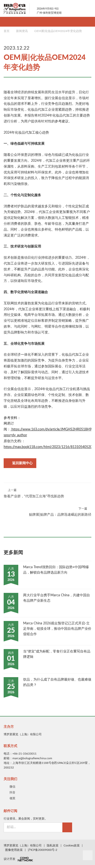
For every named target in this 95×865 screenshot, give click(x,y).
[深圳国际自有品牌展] (17, 8)
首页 (7, 31)
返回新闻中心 (22, 463)
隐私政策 (52, 845)
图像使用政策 (14, 849)
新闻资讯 (22, 31)
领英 (12, 798)
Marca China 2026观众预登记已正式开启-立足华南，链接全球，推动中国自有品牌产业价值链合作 (57, 629)
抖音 (12, 792)
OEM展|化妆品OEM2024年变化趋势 (58, 31)
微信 (12, 786)
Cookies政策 (72, 845)
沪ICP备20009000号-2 (42, 849)
